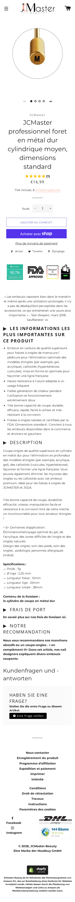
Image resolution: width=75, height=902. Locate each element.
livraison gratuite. (48, 190)
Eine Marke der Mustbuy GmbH (37, 851)
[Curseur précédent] (24, 101)
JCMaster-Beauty (43, 846)
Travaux (37, 799)
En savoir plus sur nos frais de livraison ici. (34, 617)
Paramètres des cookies (37, 809)
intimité (37, 779)
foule (25, 209)
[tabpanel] (37, 53)
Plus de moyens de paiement (36, 243)
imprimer (37, 774)
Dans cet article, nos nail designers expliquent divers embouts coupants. (34, 654)
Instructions (37, 804)
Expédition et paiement (37, 769)
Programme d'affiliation (37, 763)
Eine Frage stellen (30, 716)
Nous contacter (37, 753)
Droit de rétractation (37, 793)
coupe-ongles (36, 645)
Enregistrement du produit (37, 758)
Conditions (37, 788)
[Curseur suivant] (50, 101)
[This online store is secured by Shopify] (37, 874)
